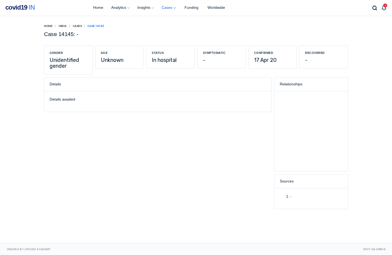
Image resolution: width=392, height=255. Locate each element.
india (63, 25)
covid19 (20, 7)
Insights (143, 7)
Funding (190, 7)
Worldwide (215, 7)
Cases (167, 7)
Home (97, 7)
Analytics (118, 7)
